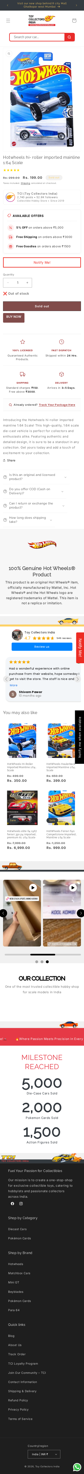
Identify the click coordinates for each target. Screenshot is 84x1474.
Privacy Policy (18, 1409)
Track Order (17, 1354)
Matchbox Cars (19, 1273)
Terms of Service (20, 1419)
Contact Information (22, 1382)
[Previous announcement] (7, 5)
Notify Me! (42, 262)
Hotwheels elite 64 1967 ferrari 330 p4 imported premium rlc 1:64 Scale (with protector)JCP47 (22, 833)
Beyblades (15, 1291)
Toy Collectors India (39, 632)
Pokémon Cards (19, 1238)
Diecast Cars (17, 1229)
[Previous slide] (6, 679)
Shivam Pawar (28, 692)
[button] (8, 20)
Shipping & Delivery (22, 1391)
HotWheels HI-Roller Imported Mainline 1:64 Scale (21, 766)
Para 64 (14, 1310)
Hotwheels (15, 1264)
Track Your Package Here (57, 404)
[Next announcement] (76, 5)
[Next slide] (77, 679)
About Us (15, 1345)
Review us (41, 647)
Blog (11, 1335)
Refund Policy (18, 1400)
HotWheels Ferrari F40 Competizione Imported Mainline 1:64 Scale (61, 833)
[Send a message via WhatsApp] (77, 1467)
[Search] (69, 37)
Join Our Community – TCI (27, 1372)
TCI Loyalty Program (23, 1363)
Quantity (8, 274)
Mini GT (13, 1282)
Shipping (25, 183)
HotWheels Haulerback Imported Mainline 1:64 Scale (60, 766)
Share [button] (11, 460)
